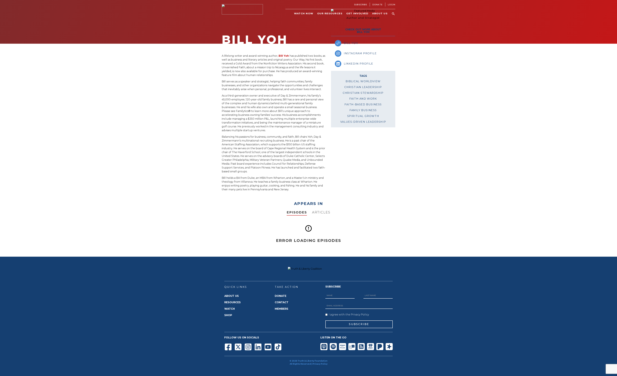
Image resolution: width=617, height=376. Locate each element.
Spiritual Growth (363, 116)
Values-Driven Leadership (363, 121)
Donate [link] (377, 4)
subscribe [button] (359, 324)
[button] (393, 14)
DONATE (280, 295)
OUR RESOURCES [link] (330, 13)
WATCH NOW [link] (303, 13)
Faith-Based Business (363, 104)
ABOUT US (231, 295)
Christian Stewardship (363, 92)
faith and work (363, 98)
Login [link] (391, 4)
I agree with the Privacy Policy (349, 314)
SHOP (228, 315)
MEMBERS (281, 308)
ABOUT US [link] (380, 13)
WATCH (229, 308)
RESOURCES (232, 302)
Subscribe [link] (360, 4)
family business (363, 110)
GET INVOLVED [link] (357, 13)
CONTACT (281, 302)
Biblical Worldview (363, 81)
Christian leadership (363, 87)
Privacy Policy (320, 364)
